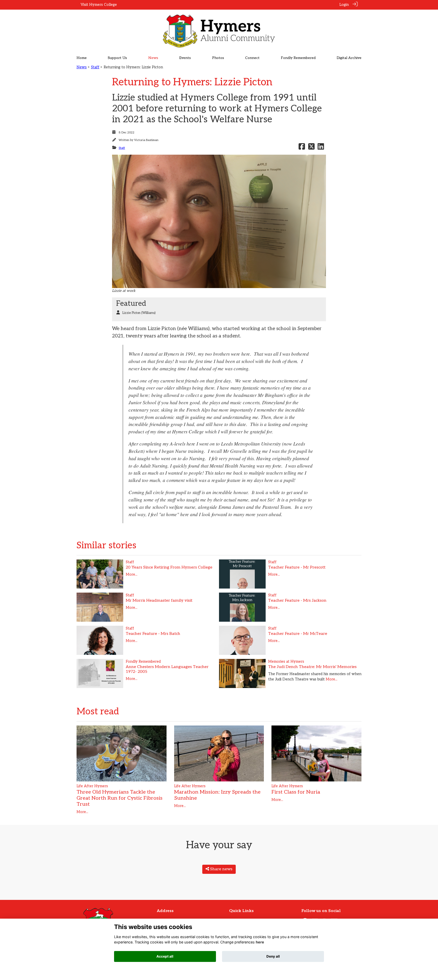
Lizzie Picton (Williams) (139, 313)
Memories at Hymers (286, 661)
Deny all (273, 956)
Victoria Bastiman (146, 140)
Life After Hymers (92, 786)
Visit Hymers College (99, 5)
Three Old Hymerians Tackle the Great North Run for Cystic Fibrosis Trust (119, 798)
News (82, 67)
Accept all (164, 956)
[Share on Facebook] (302, 148)
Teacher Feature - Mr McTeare (297, 633)
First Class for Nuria (295, 792)
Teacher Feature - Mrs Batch (153, 633)
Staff (95, 67)
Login (344, 5)
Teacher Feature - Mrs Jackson (297, 600)
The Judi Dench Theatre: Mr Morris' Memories (312, 666)
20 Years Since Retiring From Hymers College (169, 567)
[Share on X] (311, 148)
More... (131, 574)
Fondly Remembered (143, 661)
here (260, 942)
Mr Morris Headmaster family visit (159, 600)
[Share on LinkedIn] (321, 148)
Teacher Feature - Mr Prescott (296, 567)
